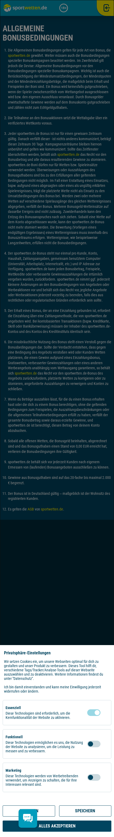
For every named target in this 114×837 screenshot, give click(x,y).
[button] (105, 713)
